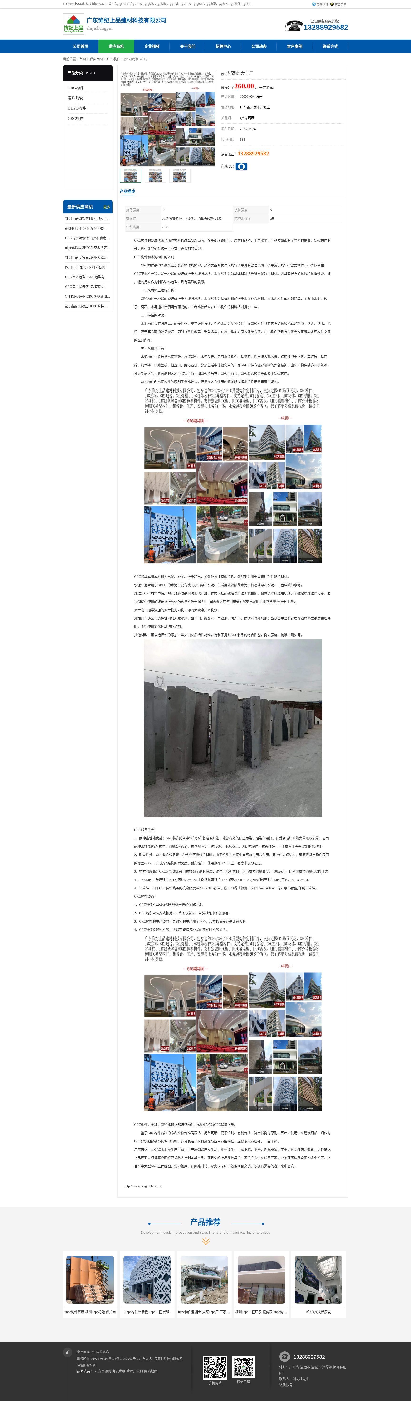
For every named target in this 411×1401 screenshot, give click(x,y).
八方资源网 (103, 1371)
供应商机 (116, 46)
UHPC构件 (77, 108)
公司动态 (259, 46)
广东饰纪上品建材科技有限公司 (160, 1358)
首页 (82, 59)
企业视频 (152, 46)
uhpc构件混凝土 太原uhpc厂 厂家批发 (148, 1312)
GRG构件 (76, 88)
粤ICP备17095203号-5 (123, 1358)
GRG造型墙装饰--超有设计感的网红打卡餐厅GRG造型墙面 (87, 287)
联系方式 (330, 46)
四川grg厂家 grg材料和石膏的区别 (87, 267)
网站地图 (150, 1371)
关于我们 (187, 46)
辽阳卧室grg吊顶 (318, 1312)
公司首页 (80, 46)
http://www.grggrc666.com (143, 1186)
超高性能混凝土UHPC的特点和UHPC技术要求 (87, 306)
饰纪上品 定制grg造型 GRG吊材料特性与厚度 (87, 257)
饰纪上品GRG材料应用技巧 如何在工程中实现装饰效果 (87, 218)
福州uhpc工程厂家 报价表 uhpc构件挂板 (207, 1312)
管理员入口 (135, 1371)
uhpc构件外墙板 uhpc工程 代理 (90, 1312)
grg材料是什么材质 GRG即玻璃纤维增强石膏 (87, 228)
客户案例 (294, 46)
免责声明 (119, 1371)
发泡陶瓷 (75, 98)
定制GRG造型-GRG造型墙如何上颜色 (87, 296)
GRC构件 (113, 59)
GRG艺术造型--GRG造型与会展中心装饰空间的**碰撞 (87, 277)
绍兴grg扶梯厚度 (261, 1312)
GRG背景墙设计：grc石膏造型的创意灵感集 (87, 238)
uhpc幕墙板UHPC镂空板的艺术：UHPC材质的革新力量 (87, 248)
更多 (106, 207)
